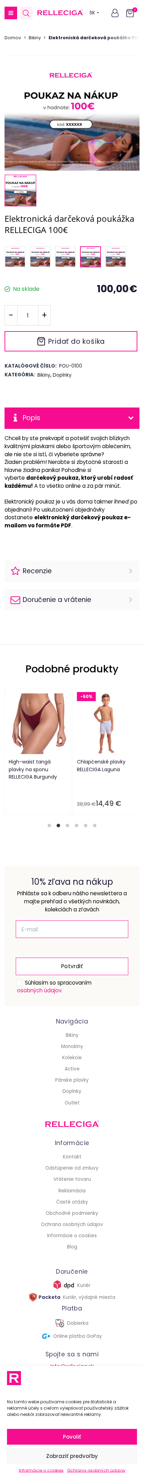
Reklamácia (72, 1190)
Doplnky (72, 1091)
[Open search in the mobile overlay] (26, 13)
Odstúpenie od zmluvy (72, 1168)
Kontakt (72, 1156)
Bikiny (35, 38)
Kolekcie (72, 1057)
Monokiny (72, 1046)
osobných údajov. (40, 990)
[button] (11, 13)
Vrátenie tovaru (72, 1179)
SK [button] (92, 12)
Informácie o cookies (41, 1470)
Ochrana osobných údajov (96, 1470)
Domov (13, 38)
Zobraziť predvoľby (72, 1456)
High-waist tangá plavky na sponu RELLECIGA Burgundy (33, 769)
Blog (72, 1247)
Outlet (72, 1103)
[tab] (49, 825)
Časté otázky (72, 1202)
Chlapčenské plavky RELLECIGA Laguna (101, 765)
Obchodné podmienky (72, 1213)
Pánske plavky (72, 1080)
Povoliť (72, 1436)
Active (72, 1069)
